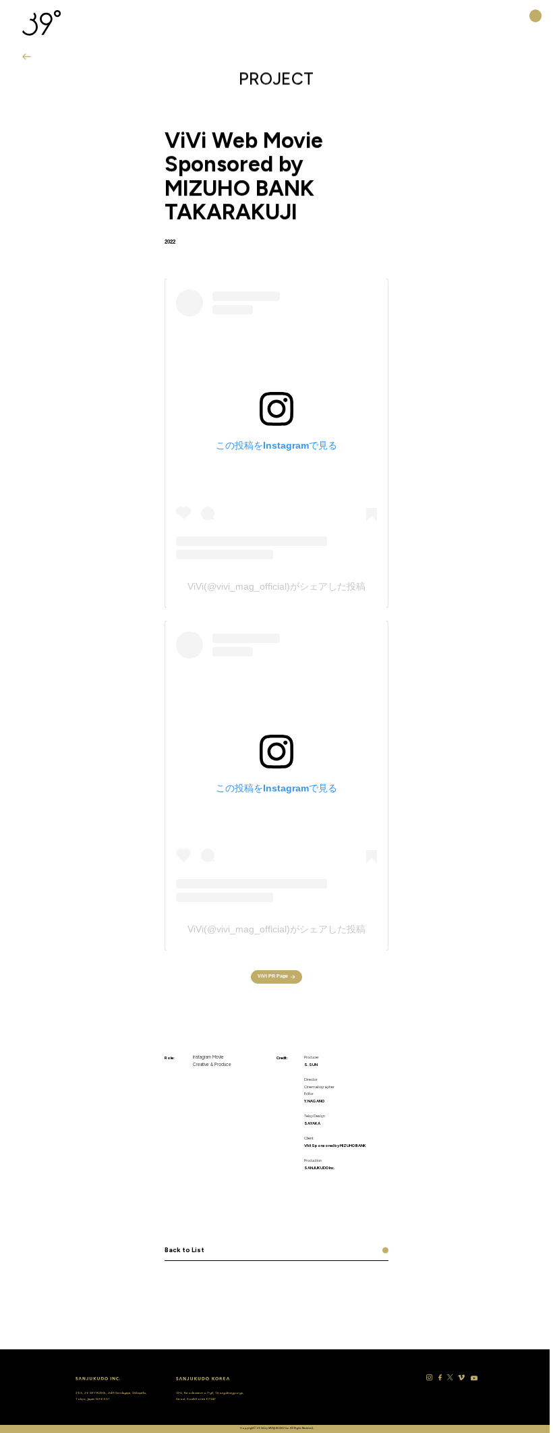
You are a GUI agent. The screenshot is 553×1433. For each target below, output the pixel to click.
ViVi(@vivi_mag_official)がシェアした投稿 (276, 586)
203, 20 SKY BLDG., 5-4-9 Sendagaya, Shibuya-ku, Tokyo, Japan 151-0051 (111, 1395)
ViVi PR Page (273, 976)
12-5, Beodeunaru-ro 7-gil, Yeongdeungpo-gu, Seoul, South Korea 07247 (210, 1395)
